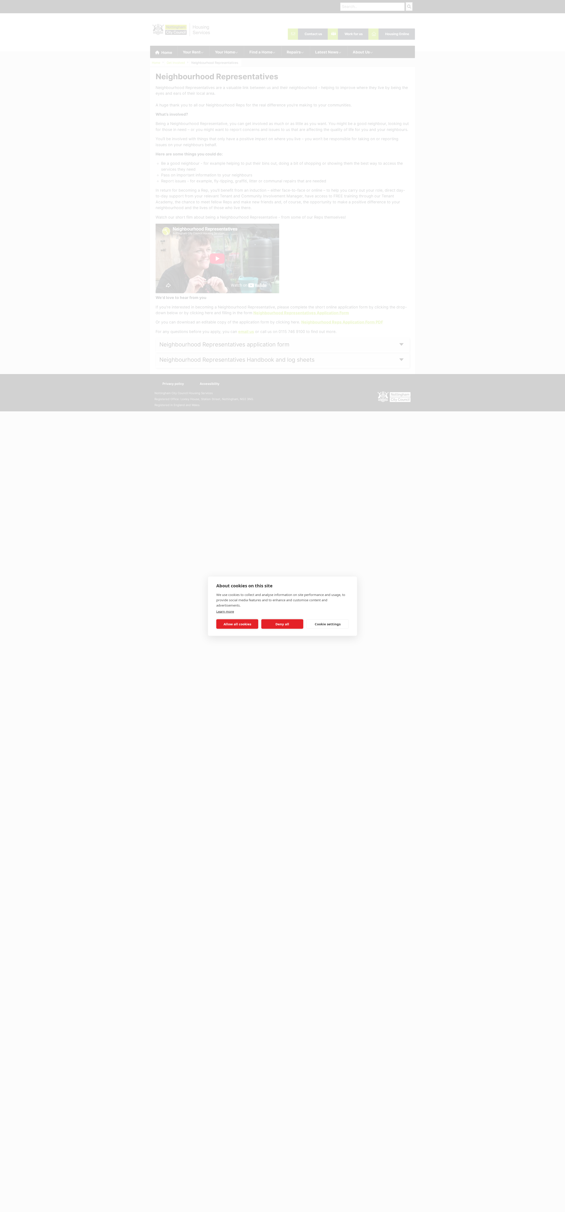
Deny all (282, 624)
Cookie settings (328, 624)
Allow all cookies (237, 624)
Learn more (225, 611)
